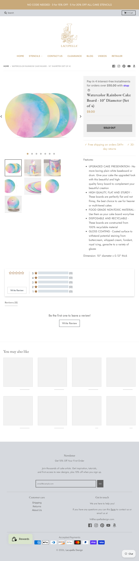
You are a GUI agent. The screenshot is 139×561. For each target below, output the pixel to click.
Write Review (69, 323)
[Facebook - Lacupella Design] (113, 66)
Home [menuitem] (20, 56)
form (113, 509)
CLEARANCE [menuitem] (74, 56)
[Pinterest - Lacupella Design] (123, 66)
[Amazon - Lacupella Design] (134, 66)
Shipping (37, 502)
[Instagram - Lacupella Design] (118, 66)
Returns (37, 506)
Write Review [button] (17, 290)
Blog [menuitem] (90, 56)
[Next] (80, 116)
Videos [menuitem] (102, 56)
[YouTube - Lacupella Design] (129, 66)
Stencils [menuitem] (34, 56)
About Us (37, 510)
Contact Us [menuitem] (55, 56)
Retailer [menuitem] (117, 56)
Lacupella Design (74, 550)
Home (6, 66)
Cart (130, 13)
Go (100, 484)
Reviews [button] (11, 302)
